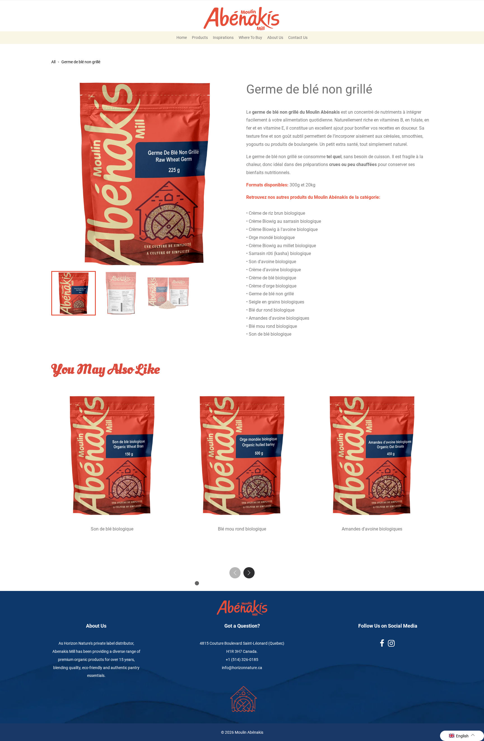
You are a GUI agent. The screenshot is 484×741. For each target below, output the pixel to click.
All (53, 62)
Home (181, 37)
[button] (249, 572)
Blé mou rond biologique (242, 529)
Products (200, 37)
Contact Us (298, 37)
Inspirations (223, 37)
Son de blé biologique (112, 529)
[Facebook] (382, 644)
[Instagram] (391, 644)
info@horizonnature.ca (242, 667)
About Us (275, 37)
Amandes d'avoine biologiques (372, 529)
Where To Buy (250, 37)
